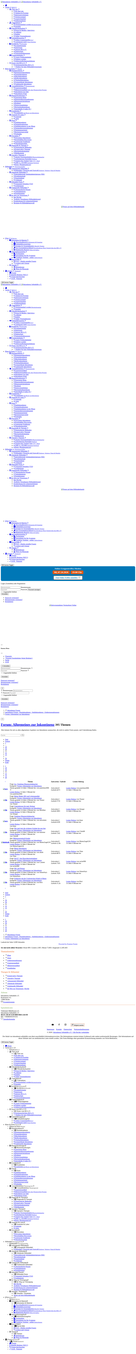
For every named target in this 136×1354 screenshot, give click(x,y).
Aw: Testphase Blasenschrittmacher (26, 784)
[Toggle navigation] (2, 644)
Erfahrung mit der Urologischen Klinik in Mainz (30, 878)
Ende (7, 762)
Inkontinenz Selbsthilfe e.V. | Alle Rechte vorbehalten (71, 1032)
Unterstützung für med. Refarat (24, 806)
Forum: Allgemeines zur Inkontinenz (27, 724)
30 (6, 749)
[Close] (2, 653)
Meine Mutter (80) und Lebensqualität (27, 796)
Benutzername (26, 587)
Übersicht (8, 656)
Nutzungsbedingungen (81, 1029)
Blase (9, 955)
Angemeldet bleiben (10, 592)
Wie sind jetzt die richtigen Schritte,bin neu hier (30, 828)
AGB (7, 662)
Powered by (63, 944)
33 (6, 755)
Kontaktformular (9, 1002)
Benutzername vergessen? (14, 600)
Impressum (50, 1029)
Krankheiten (11, 968)
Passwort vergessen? (12, 598)
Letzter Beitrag (15, 792)
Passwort (24, 589)
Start (6, 739)
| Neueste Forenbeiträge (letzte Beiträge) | (19, 658)
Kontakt (59, 1029)
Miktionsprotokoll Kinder (21, 838)
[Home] (6, 5)
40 (6, 759)
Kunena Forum (72, 944)
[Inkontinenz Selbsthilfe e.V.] (21, 2)
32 (6, 753)
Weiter (7, 760)
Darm (9, 958)
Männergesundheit (13, 966)
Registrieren (9, 601)
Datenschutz (68, 1029)
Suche (7, 660)
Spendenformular (9, 1019)
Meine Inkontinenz (20, 848)
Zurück (7, 741)
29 (6, 747)
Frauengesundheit (13, 963)
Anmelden (5, 594)
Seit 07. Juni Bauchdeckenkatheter (25, 858)
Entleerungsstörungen (14, 960)
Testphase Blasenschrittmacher (24, 816)
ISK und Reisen (19, 868)
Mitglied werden (79, 1025)
